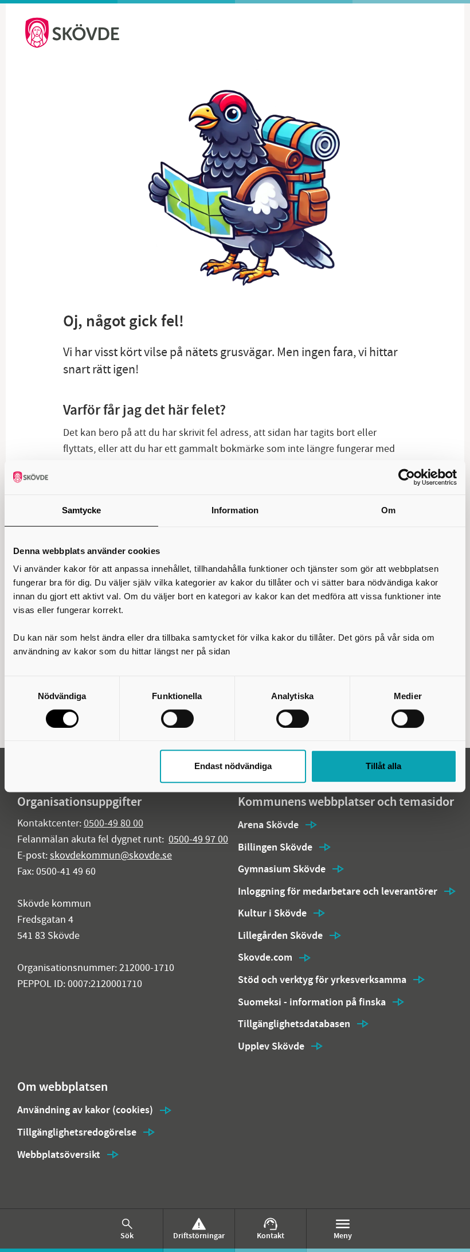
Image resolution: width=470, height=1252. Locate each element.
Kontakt (270, 1235)
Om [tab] (388, 510)
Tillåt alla (383, 766)
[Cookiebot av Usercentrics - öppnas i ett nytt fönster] (407, 477)
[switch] (177, 718)
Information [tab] (234, 510)
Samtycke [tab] (81, 510)
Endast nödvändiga (233, 766)
